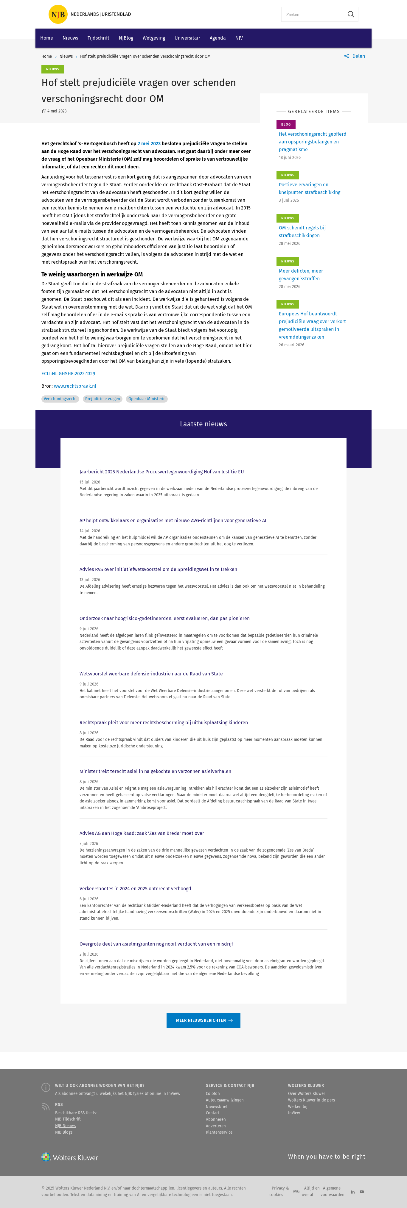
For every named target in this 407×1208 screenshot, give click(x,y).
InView (294, 1113)
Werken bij (297, 1106)
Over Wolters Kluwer (306, 1093)
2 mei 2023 (149, 143)
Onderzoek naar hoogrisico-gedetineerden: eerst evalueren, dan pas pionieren (165, 618)
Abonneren (216, 1119)
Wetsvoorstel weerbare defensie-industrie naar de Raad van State (151, 674)
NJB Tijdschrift (68, 1119)
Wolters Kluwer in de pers (311, 1100)
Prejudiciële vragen (102, 399)
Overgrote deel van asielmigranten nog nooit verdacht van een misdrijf (156, 944)
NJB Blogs (63, 1132)
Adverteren (216, 1126)
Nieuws (70, 38)
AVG (296, 1191)
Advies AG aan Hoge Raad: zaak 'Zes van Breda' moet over (142, 833)
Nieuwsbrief (216, 1106)
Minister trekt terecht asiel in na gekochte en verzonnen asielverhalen (155, 771)
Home (46, 38)
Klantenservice (219, 1132)
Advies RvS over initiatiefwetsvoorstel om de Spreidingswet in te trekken (158, 569)
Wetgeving (154, 38)
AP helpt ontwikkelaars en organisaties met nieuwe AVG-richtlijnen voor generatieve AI (173, 520)
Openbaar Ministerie (146, 399)
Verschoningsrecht (60, 399)
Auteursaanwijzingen (225, 1100)
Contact (213, 1113)
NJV (239, 38)
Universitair (187, 38)
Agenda (218, 38)
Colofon (213, 1093)
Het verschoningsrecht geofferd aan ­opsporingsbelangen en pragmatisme (313, 141)
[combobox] (313, 14)
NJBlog (126, 38)
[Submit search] (351, 14)
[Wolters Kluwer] (90, 14)
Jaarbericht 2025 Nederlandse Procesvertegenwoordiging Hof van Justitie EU (162, 472)
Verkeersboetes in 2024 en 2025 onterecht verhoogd (135, 888)
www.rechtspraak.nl (75, 386)
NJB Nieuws (65, 1125)
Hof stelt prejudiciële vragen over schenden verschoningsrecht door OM (145, 56)
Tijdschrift (98, 38)
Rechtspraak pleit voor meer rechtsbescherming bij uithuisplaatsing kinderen (164, 722)
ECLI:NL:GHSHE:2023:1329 (68, 373)
